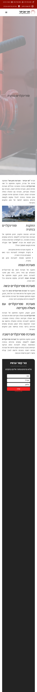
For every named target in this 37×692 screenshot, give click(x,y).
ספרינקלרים (31, 186)
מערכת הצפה (26, 265)
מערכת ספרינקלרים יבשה (19, 286)
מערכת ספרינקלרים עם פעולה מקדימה (18, 306)
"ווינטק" (15, 242)
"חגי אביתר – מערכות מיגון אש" (19, 180)
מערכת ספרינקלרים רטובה (18, 334)
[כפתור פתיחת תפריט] (6, 12)
